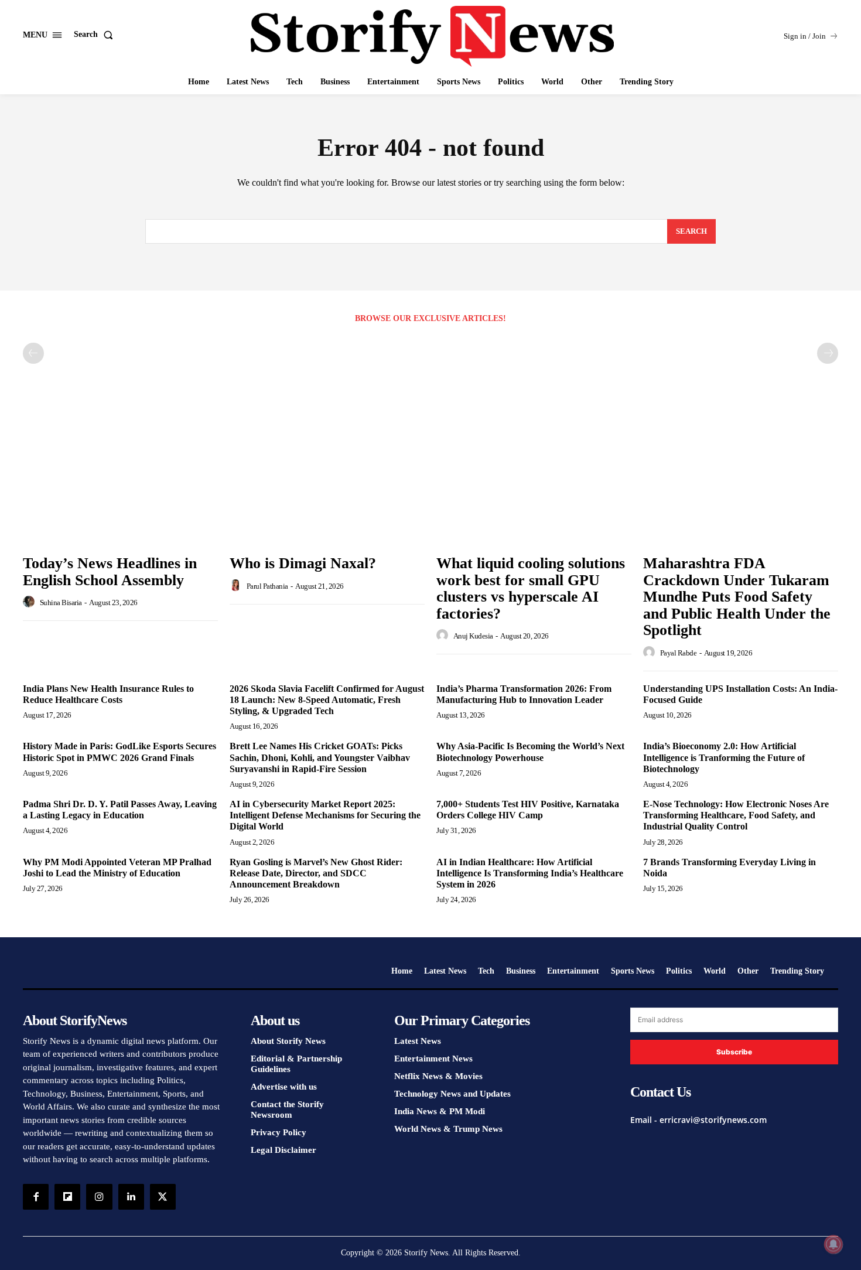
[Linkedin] (131, 1197)
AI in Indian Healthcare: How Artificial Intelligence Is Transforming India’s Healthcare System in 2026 (529, 873)
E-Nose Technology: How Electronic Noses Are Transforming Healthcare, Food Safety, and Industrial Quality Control (736, 815)
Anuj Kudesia (473, 635)
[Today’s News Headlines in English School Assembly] (120, 475)
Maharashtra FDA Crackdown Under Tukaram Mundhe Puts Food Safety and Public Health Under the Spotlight (737, 597)
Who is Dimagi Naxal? (303, 563)
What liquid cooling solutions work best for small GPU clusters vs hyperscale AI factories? (530, 588)
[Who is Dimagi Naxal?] (327, 475)
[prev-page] (33, 353)
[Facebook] (36, 1197)
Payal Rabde (678, 652)
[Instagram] (99, 1197)
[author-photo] (30, 602)
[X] (163, 1197)
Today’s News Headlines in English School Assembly (110, 572)
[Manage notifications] (833, 1244)
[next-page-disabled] (827, 353)
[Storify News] (432, 36)
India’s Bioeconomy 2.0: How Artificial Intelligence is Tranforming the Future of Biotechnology (724, 757)
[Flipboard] (67, 1197)
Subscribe (734, 1051)
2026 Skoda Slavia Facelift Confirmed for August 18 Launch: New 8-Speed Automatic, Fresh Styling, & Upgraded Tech (327, 700)
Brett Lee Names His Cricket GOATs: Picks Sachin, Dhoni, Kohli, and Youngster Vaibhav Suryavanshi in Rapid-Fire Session (320, 757)
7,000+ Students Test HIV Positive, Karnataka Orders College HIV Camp (527, 809)
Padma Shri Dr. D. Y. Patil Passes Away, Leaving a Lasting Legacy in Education (120, 809)
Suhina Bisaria (61, 602)
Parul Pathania (267, 586)
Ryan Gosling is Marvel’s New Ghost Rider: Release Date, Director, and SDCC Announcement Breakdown (316, 873)
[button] (96, 34)
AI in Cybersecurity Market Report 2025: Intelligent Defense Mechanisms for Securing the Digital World (325, 815)
